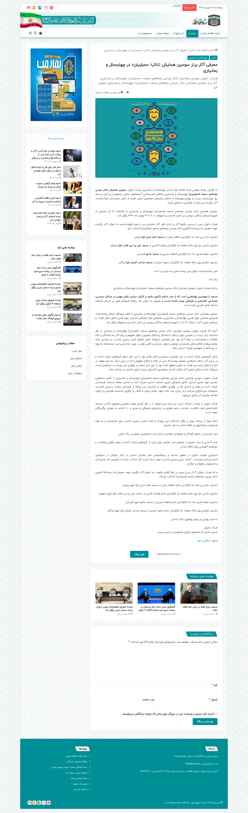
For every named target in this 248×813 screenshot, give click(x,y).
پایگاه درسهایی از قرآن (77, 761)
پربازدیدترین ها (56, 138)
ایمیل (213, 699)
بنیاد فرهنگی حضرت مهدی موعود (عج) (69, 767)
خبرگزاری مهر (204, 540)
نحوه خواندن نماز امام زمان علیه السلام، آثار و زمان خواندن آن (47, 216)
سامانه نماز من (80, 789)
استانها (179, 33)
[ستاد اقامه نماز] (205, 20)
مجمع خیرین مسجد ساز (76, 772)
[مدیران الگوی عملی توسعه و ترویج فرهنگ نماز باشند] (72, 319)
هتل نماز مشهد (80, 783)
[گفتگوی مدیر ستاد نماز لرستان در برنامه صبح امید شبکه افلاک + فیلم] (156, 593)
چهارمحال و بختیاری (198, 57)
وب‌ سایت (148, 699)
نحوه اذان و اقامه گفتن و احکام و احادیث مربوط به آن (46, 199)
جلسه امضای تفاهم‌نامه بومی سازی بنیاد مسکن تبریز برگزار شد (115, 608)
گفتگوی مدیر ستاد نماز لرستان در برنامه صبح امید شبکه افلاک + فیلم (157, 608)
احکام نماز (76, 358)
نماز (178, 802)
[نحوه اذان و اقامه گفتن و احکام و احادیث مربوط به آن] (72, 202)
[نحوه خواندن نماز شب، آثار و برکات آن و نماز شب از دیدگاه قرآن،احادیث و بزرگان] (72, 155)
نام (214, 685)
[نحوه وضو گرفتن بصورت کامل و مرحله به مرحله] (72, 188)
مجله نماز (163, 33)
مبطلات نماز (75, 373)
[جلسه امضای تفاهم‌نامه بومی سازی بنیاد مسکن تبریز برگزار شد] (114, 593)
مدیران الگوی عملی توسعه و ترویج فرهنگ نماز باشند (46, 316)
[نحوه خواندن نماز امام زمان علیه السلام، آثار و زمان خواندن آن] (72, 220)
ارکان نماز (76, 366)
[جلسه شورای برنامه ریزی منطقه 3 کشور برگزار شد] (72, 304)
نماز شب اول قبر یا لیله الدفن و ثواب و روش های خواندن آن (46, 171)
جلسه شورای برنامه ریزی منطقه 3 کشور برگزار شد (48, 302)
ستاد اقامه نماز (211, 33)
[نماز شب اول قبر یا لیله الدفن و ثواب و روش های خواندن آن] (72, 171)
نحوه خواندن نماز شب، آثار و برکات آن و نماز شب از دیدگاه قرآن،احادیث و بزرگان (46, 154)
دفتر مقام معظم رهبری (76, 756)
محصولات (146, 33)
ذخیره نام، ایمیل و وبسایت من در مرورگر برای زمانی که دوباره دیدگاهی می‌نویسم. (168, 714)
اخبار (193, 33)
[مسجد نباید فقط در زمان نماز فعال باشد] (198, 593)
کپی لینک (139, 554)
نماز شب (77, 351)
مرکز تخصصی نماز (79, 778)
